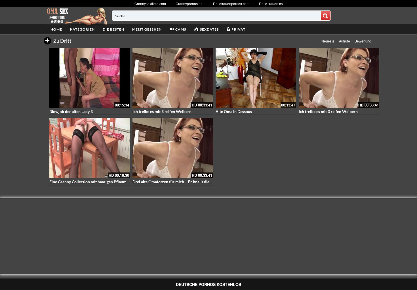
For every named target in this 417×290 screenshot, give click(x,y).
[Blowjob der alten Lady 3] (89, 78)
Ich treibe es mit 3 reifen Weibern (161, 111)
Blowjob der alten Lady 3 (71, 111)
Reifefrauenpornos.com (231, 3)
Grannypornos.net (189, 3)
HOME (56, 29)
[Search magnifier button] (325, 15)
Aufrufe (344, 41)
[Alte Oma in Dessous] (256, 78)
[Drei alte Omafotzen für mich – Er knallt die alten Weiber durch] (172, 148)
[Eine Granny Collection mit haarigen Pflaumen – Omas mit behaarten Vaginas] (89, 148)
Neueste (327, 41)
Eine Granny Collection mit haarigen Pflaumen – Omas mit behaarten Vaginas (117, 181)
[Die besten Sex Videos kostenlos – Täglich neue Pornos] (76, 15)
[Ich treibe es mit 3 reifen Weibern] (172, 78)
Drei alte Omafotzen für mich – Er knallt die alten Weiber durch (188, 181)
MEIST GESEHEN (147, 29)
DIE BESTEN (113, 29)
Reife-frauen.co (271, 3)
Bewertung (363, 41)
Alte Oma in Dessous (234, 111)
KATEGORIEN (82, 29)
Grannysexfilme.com (150, 3)
